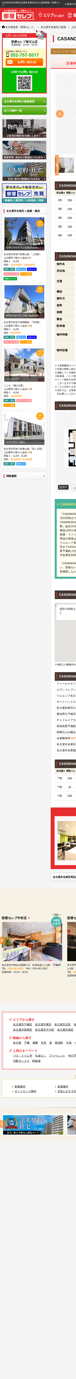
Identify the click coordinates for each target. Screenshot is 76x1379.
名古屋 (17, 1042)
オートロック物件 (25, 1091)
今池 (69, 1042)
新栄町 (59, 1042)
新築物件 (62, 1086)
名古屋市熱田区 (22, 1029)
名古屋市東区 (43, 1024)
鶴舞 (35, 1042)
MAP (15, 968)
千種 (27, 1042)
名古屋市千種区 (22, 1024)
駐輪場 (36, 1060)
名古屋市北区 (62, 1024)
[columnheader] (60, 193)
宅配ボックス (21, 1060)
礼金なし (40, 1055)
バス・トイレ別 (22, 1055)
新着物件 (20, 1086)
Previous (60, 114)
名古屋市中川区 (44, 1029)
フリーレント (57, 1055)
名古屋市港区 (65, 1029)
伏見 (43, 1042)
